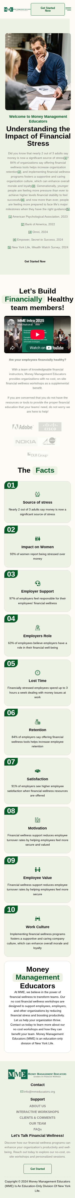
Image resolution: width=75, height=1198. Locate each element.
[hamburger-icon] (68, 9)
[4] (22, 199)
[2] (19, 171)
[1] (65, 157)
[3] (33, 185)
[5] (68, 209)
